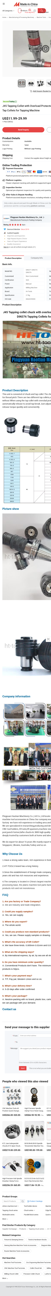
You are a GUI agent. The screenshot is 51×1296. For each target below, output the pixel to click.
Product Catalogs (35, 1201)
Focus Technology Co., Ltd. (30, 1287)
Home (4, 17)
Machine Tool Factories (12, 1262)
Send (23, 1068)
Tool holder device (30, 1206)
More (4, 1278)
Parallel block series (31, 1214)
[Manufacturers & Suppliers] (25, 4)
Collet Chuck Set (36, 1268)
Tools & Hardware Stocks (37, 1239)
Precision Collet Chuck (31, 1274)
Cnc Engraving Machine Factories (38, 1262)
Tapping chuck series (10, 1210)
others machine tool (9, 1206)
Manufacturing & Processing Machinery (21, 17)
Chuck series (28, 1210)
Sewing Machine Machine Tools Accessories (20, 1245)
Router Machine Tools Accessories (16, 1251)
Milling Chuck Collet (11, 1274)
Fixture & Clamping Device (13, 1239)
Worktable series (8, 1214)
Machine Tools (41, 17)
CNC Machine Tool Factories (14, 1268)
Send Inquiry (23, 130)
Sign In (6, 247)
